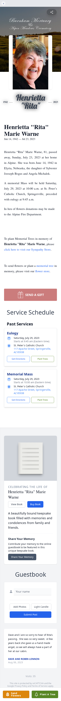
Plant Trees (42, 358)
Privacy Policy (21, 686)
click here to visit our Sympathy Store (27, 249)
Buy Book (35, 504)
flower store (42, 271)
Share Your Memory (22, 557)
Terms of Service (40, 686)
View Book (16, 504)
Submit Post (30, 614)
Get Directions (18, 358)
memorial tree (45, 266)
